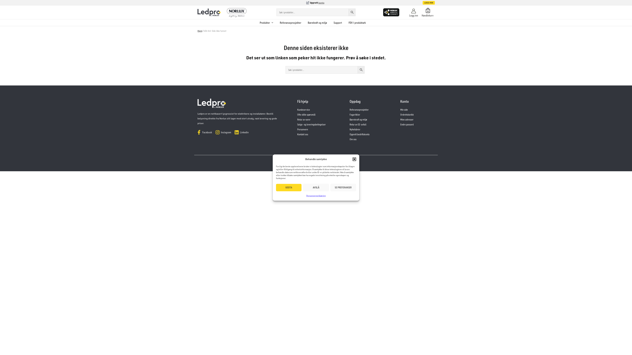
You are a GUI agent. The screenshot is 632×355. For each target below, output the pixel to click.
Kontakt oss (302, 134)
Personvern (302, 129)
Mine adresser (406, 119)
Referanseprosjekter (290, 22)
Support (338, 22)
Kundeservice (303, 109)
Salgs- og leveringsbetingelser (311, 124)
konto (321, 2)
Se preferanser (343, 187)
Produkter (265, 22)
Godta (288, 187)
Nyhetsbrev (355, 129)
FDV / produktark (357, 22)
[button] (354, 159)
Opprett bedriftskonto (359, 134)
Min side (404, 109)
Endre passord (407, 124)
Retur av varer (303, 119)
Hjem (200, 30)
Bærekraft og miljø (317, 22)
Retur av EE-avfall (358, 124)
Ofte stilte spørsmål (306, 114)
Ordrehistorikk (407, 114)
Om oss (353, 139)
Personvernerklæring (316, 195)
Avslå (316, 187)
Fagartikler (355, 114)
